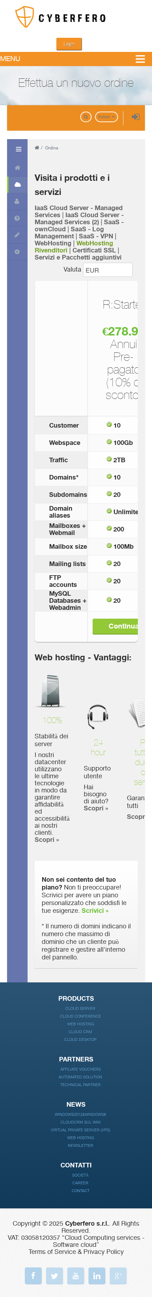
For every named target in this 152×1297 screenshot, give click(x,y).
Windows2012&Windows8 (80, 1114)
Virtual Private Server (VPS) (80, 1130)
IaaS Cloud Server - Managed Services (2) (79, 219)
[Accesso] (136, 117)
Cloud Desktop (80, 1039)
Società (80, 1175)
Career (80, 1183)
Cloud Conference (80, 1016)
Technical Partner (80, 1085)
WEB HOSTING (80, 1138)
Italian (104, 116)
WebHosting (53, 243)
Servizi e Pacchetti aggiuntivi (78, 257)
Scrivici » (95, 910)
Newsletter (80, 1145)
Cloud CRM (80, 1032)
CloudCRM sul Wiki (80, 1122)
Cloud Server (80, 1008)
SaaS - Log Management (69, 233)
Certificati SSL (94, 250)
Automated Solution (80, 1077)
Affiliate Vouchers (80, 1069)
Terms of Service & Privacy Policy (76, 1251)
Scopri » (47, 839)
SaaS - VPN (96, 236)
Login (69, 44)
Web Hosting (80, 1024)
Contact (80, 1191)
